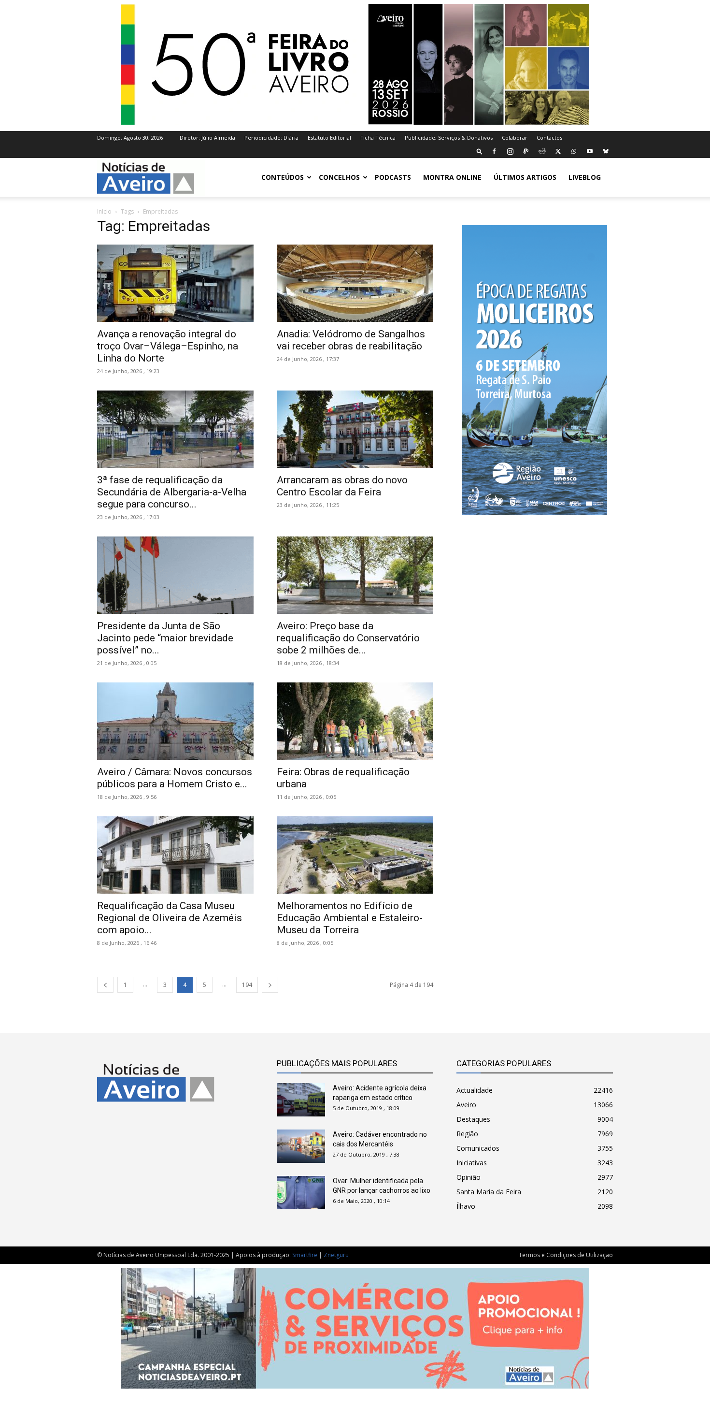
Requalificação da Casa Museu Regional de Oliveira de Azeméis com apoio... (169, 918)
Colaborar (514, 137)
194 (247, 985)
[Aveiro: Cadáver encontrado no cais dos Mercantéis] (301, 1146)
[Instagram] (510, 151)
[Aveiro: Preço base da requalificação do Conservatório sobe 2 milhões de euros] (355, 575)
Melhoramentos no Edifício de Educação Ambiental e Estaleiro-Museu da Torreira (350, 918)
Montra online (452, 177)
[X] (558, 151)
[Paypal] (526, 151)
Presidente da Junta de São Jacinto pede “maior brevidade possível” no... (165, 638)
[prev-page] (105, 985)
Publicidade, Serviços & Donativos (449, 137)
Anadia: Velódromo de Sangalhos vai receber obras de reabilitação (351, 340)
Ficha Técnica (378, 137)
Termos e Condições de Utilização (566, 1255)
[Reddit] (542, 151)
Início (104, 211)
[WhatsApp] (574, 151)
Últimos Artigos (525, 177)
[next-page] (270, 985)
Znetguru (336, 1255)
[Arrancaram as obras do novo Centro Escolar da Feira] (355, 429)
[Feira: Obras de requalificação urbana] (355, 721)
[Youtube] (589, 151)
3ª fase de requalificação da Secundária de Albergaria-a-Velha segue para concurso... (171, 492)
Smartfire (304, 1255)
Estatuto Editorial (329, 137)
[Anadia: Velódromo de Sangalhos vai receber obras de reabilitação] (355, 283)
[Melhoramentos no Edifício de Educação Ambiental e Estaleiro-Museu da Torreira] (355, 855)
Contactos (549, 137)
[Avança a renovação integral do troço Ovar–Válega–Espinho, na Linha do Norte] (175, 283)
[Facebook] (494, 151)
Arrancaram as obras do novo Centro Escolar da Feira (342, 486)
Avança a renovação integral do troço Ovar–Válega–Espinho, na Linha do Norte (167, 346)
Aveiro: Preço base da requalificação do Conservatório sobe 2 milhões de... (348, 638)
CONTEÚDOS (282, 177)
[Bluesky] (605, 151)
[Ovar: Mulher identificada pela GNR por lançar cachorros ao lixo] (301, 1192)
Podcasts (393, 177)
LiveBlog (584, 177)
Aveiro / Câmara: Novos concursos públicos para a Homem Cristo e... (174, 778)
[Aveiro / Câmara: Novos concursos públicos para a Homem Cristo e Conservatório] (175, 721)
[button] (479, 151)
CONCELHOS (339, 177)
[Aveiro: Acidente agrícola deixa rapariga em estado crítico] (301, 1099)
